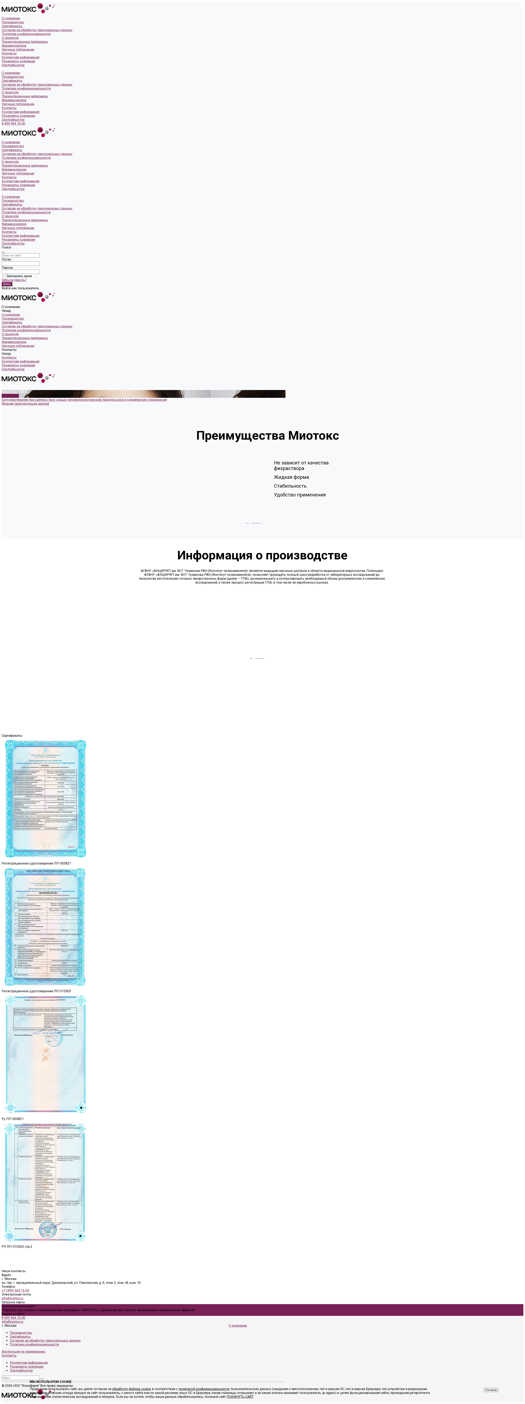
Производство (13, 22)
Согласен (491, 1389)
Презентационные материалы (25, 96)
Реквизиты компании (18, 61)
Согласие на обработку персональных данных (37, 30)
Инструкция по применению (23, 1352)
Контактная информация (20, 57)
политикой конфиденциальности (204, 1389)
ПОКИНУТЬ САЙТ (240, 1397)
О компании (11, 73)
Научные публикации (18, 104)
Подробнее (10, 396)
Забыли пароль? (14, 280)
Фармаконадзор (14, 100)
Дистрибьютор (13, 65)
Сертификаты (12, 26)
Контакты (9, 108)
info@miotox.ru (12, 1298)
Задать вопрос (13, 1314)
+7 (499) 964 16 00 (15, 1290)
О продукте (10, 92)
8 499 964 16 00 (13, 123)
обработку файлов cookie (131, 1389)
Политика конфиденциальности (26, 34)
